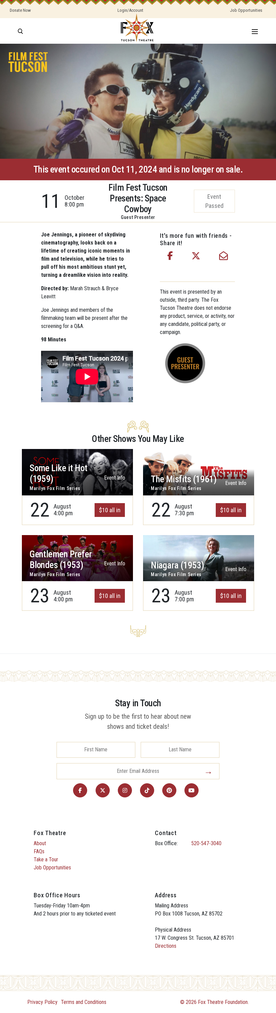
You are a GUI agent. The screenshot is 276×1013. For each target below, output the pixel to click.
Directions (165, 946)
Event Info (114, 478)
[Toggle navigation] (254, 31)
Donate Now (20, 10)
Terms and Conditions (83, 1002)
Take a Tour (46, 859)
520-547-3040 (206, 843)
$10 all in (109, 510)
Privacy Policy (42, 1002)
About (40, 843)
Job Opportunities (246, 10)
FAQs (39, 851)
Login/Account (130, 10)
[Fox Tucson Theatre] (137, 31)
